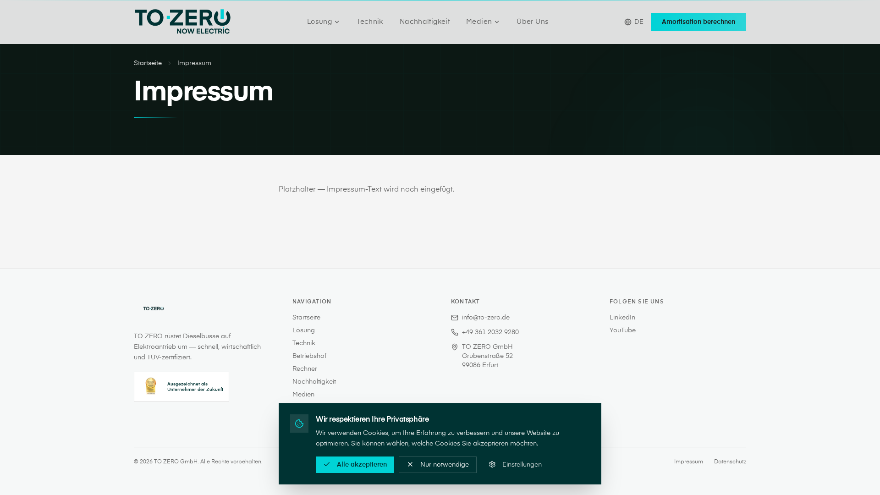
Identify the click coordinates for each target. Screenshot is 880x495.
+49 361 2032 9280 (490, 332)
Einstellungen (522, 464)
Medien (479, 21)
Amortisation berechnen (698, 22)
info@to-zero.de (486, 317)
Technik (370, 21)
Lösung (319, 21)
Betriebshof (309, 356)
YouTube (623, 330)
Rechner (304, 369)
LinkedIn (622, 317)
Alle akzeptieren (362, 464)
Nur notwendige (444, 464)
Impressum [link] (194, 63)
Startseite (148, 63)
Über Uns (533, 21)
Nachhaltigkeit (425, 21)
